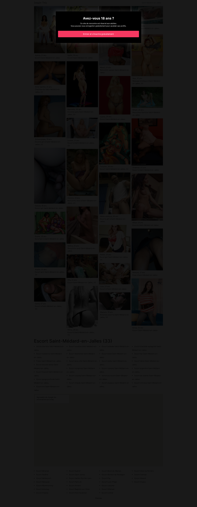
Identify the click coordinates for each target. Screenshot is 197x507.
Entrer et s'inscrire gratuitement (98, 34)
